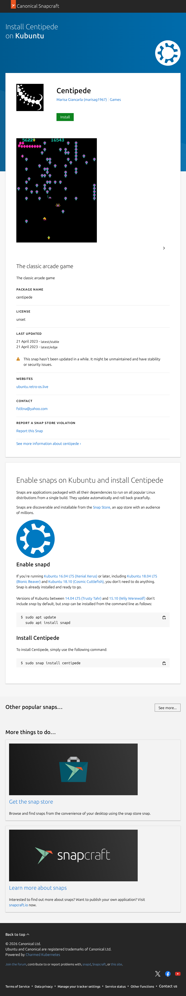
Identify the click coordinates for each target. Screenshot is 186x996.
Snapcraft (99, 964)
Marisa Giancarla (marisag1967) (82, 99)
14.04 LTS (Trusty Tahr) (83, 598)
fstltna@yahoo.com (32, 409)
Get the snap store (31, 802)
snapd (87, 964)
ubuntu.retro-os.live (32, 387)
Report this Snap (29, 431)
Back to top (15, 934)
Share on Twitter (158, 974)
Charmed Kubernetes (43, 954)
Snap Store (101, 507)
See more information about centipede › (48, 443)
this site (116, 964)
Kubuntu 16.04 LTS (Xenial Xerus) (70, 576)
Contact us (168, 986)
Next (164, 248)
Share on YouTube (178, 974)
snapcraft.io (18, 905)
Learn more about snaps (38, 888)
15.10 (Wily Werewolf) (127, 598)
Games (115, 99)
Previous (151, 248)
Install (65, 117)
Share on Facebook (168, 974)
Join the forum (15, 964)
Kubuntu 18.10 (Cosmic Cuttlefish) (76, 581)
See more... (168, 708)
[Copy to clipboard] (164, 617)
